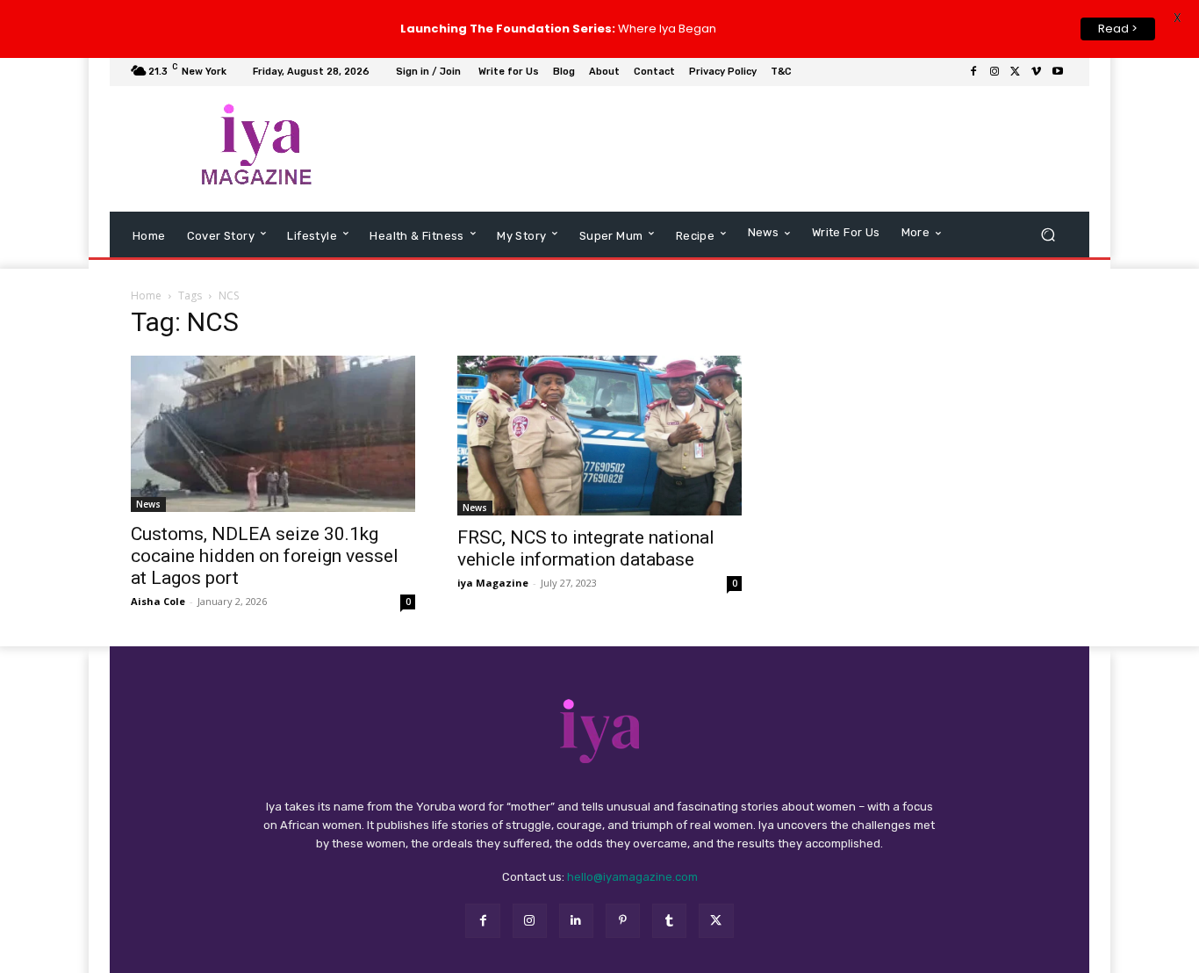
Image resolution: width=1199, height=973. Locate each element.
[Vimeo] (1036, 72)
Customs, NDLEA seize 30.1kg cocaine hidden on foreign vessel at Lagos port (264, 555)
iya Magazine (492, 582)
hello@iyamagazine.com (632, 876)
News (148, 504)
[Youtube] (1057, 72)
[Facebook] (973, 72)
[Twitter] (1015, 72)
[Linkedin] (576, 921)
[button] (1047, 234)
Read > (1118, 28)
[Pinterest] (623, 921)
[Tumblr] (669, 921)
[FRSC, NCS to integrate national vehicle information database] (599, 435)
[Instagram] (994, 72)
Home (146, 295)
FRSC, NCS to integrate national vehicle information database (585, 548)
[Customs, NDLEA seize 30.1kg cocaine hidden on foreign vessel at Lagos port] (273, 434)
